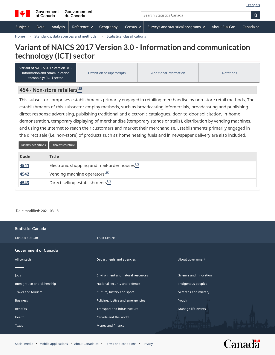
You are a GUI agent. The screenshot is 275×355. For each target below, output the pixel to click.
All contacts (23, 259)
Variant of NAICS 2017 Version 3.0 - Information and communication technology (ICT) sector (45, 73)
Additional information (168, 73)
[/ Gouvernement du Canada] (53, 14)
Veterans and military (193, 292)
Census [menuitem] (131, 26)
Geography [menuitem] (108, 26)
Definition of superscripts (107, 73)
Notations (229, 73)
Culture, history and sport (115, 292)
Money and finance (110, 325)
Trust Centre (106, 238)
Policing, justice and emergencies (121, 300)
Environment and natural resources (122, 275)
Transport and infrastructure (117, 309)
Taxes (19, 325)
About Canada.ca (86, 344)
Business (21, 300)
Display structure (63, 145)
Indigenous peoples (192, 284)
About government (191, 259)
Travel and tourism (28, 292)
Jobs (18, 275)
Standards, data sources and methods (65, 36)
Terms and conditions (120, 344)
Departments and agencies (116, 259)
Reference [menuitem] (80, 26)
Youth (182, 300)
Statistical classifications (126, 36)
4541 (24, 165)
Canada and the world (113, 317)
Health (19, 317)
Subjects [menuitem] (22, 26)
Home (20, 36)
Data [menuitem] (40, 26)
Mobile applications (54, 344)
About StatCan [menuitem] (223, 26)
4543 (24, 182)
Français (253, 5)
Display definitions (33, 145)
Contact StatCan (26, 238)
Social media (24, 344)
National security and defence (118, 284)
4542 (24, 174)
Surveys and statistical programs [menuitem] (174, 26)
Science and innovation (195, 275)
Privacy (148, 344)
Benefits (21, 309)
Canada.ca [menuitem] (251, 26)
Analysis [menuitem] (58, 26)
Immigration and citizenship (35, 284)
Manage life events (192, 309)
